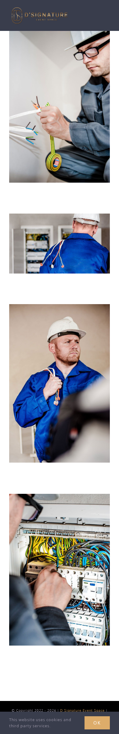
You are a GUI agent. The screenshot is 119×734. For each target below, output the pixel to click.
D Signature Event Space (82, 710)
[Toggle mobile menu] (106, 16)
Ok (97, 722)
